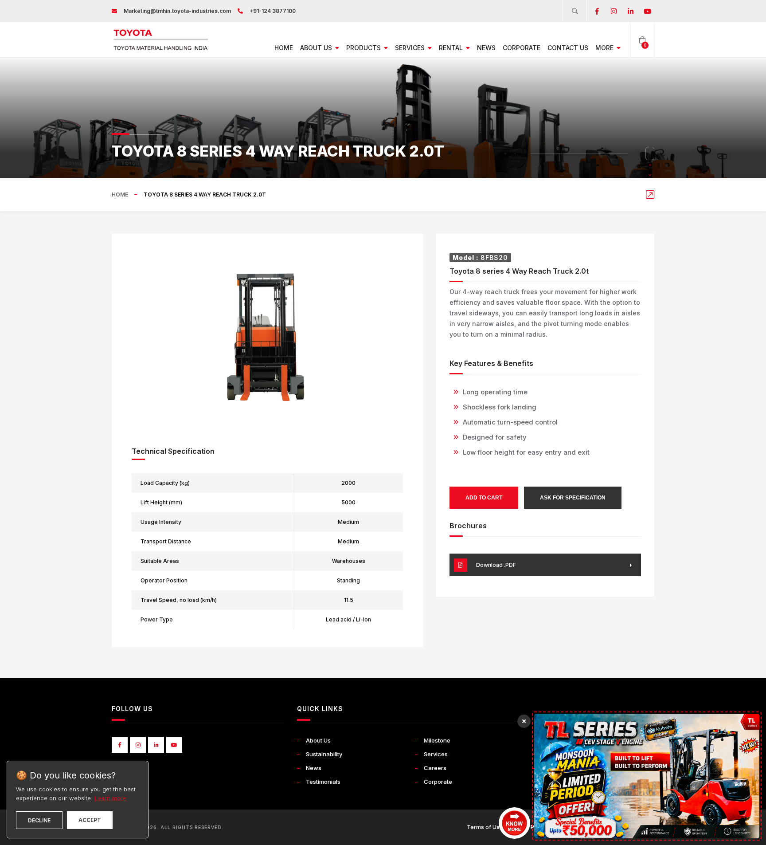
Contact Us (567, 47)
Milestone (437, 740)
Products (364, 47)
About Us (317, 47)
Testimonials (323, 781)
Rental (452, 47)
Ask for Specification (573, 498)
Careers (435, 767)
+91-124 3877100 (273, 11)
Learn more (110, 798)
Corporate (521, 47)
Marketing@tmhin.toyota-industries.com (177, 11)
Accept (89, 820)
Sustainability (324, 754)
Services (410, 47)
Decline (39, 820)
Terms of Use (485, 827)
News (486, 47)
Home (283, 47)
